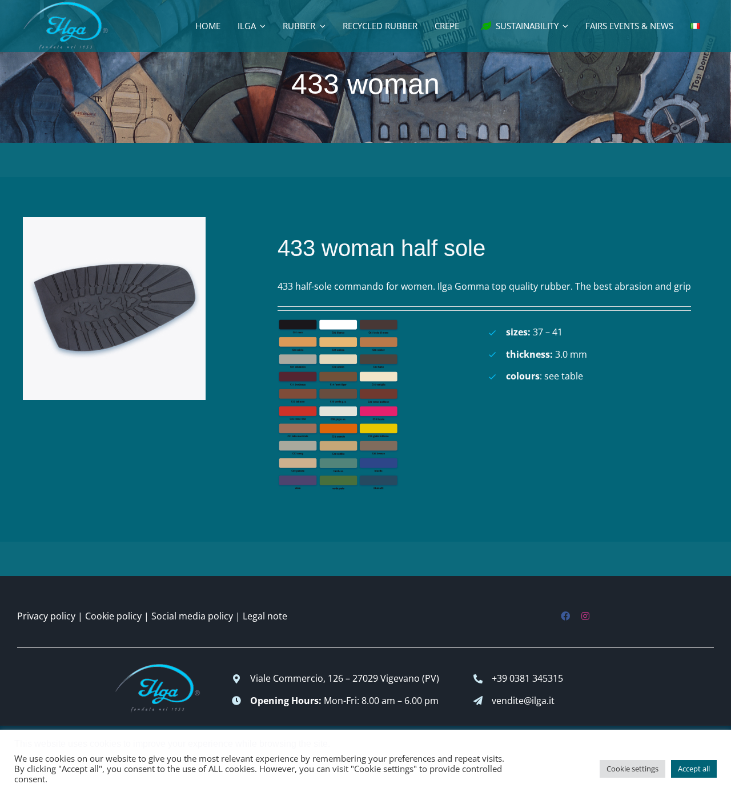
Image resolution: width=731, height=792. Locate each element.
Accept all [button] (694, 768)
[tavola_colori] (338, 323)
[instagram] (585, 616)
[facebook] (565, 616)
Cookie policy (113, 616)
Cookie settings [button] (632, 768)
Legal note (265, 616)
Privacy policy (46, 616)
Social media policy (192, 616)
